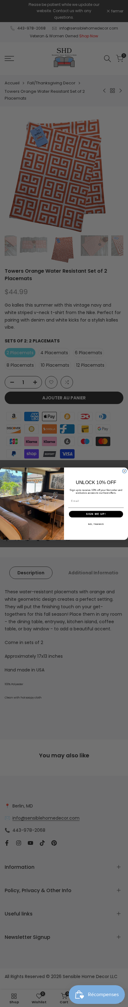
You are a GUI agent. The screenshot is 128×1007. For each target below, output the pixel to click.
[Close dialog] (124, 471)
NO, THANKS (96, 524)
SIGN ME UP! (96, 514)
